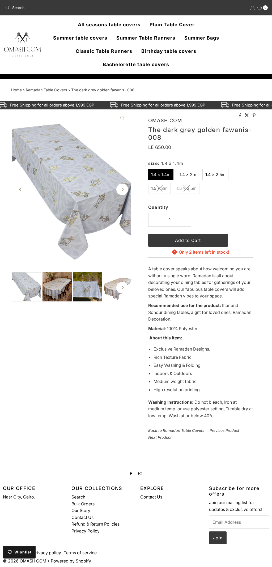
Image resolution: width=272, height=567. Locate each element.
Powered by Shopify (71, 561)
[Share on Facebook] (240, 115)
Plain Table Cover (172, 24)
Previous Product (224, 430)
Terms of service (80, 552)
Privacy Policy (85, 531)
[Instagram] (140, 473)
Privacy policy (47, 552)
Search (78, 497)
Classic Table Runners (104, 51)
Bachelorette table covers (136, 64)
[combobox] (46, 7)
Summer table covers (80, 38)
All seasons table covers (109, 24)
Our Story (80, 510)
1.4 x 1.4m (161, 174)
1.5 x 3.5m (187, 188)
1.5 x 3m (159, 188)
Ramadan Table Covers (46, 90)
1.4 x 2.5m (215, 174)
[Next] (122, 189)
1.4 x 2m (188, 174)
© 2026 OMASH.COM (24, 561)
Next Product (160, 437)
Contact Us (82, 517)
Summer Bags (201, 38)
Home (16, 90)
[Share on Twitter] (247, 115)
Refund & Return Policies (95, 524)
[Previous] (20, 189)
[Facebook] (131, 473)
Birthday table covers (168, 51)
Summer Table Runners (145, 38)
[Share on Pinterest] (254, 115)
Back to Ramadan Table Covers (176, 430)
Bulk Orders (83, 503)
